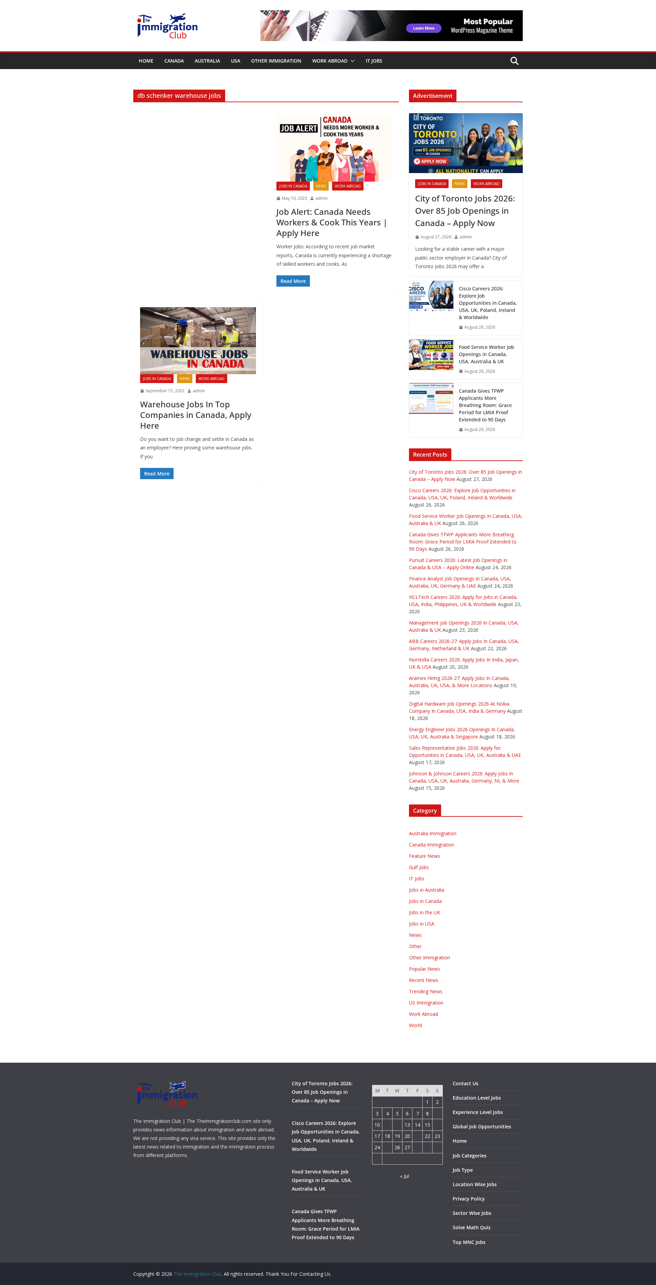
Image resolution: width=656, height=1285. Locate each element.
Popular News (424, 969)
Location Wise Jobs (475, 1184)
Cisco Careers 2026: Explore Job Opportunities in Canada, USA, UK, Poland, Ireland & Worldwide (488, 302)
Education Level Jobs (477, 1097)
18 (387, 1136)
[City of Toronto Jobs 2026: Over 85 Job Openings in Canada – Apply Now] (466, 143)
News (321, 186)
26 (397, 1147)
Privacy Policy (469, 1198)
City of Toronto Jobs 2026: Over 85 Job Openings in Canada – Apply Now (465, 210)
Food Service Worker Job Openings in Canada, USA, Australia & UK (486, 354)
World (415, 1025)
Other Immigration (276, 60)
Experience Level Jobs (478, 1112)
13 (407, 1125)
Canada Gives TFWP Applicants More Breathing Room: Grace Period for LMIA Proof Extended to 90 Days (485, 405)
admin (321, 198)
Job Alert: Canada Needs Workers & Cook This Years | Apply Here (331, 222)
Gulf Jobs (419, 867)
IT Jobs (374, 60)
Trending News (425, 991)
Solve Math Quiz (472, 1227)
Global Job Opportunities (482, 1126)
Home (146, 60)
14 (417, 1125)
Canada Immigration (431, 844)
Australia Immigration (432, 833)
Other (415, 946)
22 (427, 1136)
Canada (174, 60)
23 (437, 1136)
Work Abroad (329, 60)
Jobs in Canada (293, 186)
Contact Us (465, 1083)
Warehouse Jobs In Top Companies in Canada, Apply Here (195, 414)
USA (235, 60)
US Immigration (426, 1002)
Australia (207, 60)
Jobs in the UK (424, 912)
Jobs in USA (421, 923)
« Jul (404, 1176)
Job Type (463, 1170)
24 (377, 1147)
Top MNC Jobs (469, 1242)
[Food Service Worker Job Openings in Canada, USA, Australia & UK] (431, 359)
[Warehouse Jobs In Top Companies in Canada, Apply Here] (198, 340)
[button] (351, 61)
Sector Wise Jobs (472, 1213)
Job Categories (470, 1155)
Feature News (424, 856)
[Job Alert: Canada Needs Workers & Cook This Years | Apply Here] (334, 148)
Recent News (423, 980)
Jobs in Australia (426, 890)
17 (377, 1136)
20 (407, 1136)
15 (427, 1125)
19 (397, 1136)
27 (407, 1147)
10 (377, 1125)
